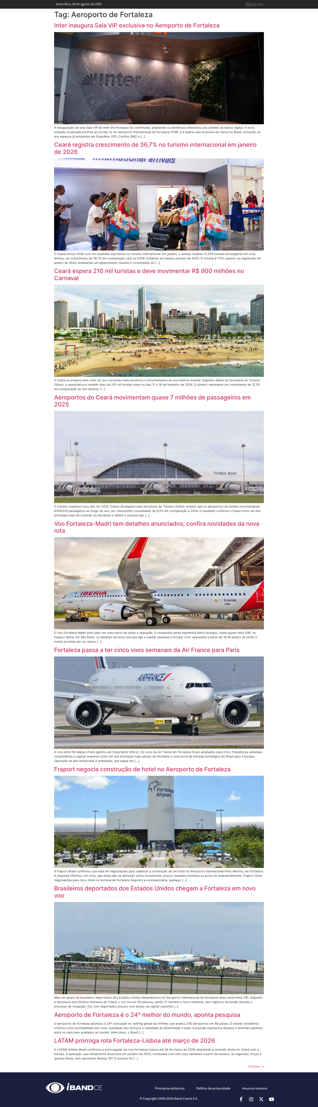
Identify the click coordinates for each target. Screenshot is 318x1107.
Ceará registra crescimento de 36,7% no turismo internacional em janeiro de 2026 (155, 148)
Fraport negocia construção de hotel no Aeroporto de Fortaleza (142, 769)
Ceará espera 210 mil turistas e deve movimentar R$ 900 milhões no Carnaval (149, 274)
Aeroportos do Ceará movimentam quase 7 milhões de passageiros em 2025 (152, 401)
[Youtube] (271, 1099)
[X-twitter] (261, 1099)
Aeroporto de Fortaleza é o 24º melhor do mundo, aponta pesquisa (147, 1014)
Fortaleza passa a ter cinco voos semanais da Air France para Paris (147, 650)
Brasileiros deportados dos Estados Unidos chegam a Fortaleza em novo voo (155, 892)
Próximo (256, 1066)
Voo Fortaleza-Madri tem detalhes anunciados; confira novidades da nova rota (156, 527)
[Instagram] (251, 1099)
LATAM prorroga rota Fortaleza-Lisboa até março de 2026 (134, 1040)
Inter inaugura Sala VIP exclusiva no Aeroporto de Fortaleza (137, 25)
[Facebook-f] (241, 1099)
